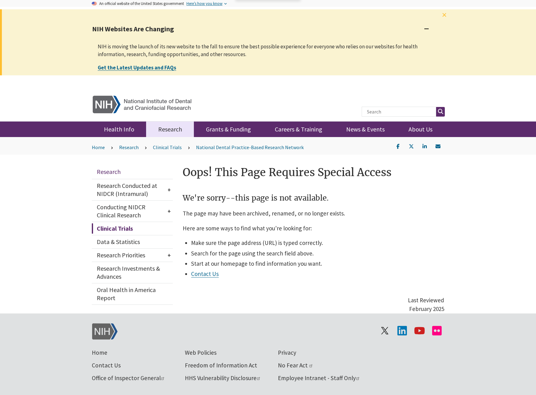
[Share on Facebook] (398, 146)
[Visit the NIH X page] (384, 330)
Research (170, 129)
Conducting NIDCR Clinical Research (121, 211)
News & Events (365, 129)
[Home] (146, 103)
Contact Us (205, 273)
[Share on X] (411, 146)
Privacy (287, 352)
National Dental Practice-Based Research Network (250, 147)
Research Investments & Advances (128, 272)
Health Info (119, 129)
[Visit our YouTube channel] (419, 330)
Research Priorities (121, 255)
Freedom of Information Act (221, 365)
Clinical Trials (167, 147)
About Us (420, 129)
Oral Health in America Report (126, 294)
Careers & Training (298, 129)
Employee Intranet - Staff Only (317, 378)
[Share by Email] (438, 146)
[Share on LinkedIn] (424, 146)
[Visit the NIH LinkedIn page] (402, 330)
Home (98, 147)
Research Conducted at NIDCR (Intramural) (127, 189)
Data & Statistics (118, 242)
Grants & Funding (228, 129)
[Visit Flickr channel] (436, 330)
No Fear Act (293, 365)
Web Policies (201, 352)
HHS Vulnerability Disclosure (221, 378)
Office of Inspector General (126, 378)
